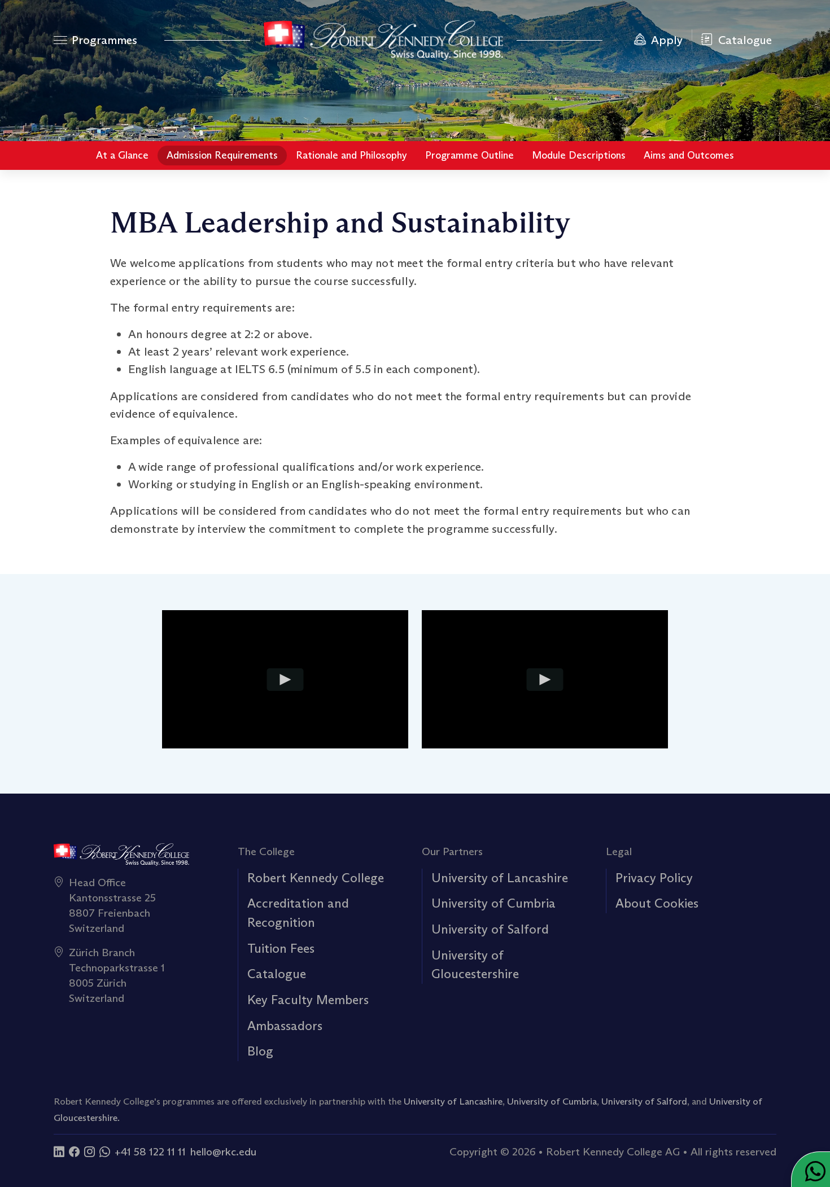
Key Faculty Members (308, 1000)
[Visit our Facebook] (74, 1151)
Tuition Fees (280, 948)
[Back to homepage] (383, 40)
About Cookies (656, 903)
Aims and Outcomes (689, 155)
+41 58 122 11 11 (150, 1151)
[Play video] (285, 679)
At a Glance (122, 155)
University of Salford (490, 929)
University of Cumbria (493, 903)
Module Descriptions (579, 155)
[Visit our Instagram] (89, 1151)
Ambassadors (284, 1025)
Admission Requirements (222, 155)
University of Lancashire (499, 878)
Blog (260, 1051)
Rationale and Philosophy (351, 155)
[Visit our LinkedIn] (59, 1151)
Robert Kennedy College (315, 878)
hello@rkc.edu (223, 1151)
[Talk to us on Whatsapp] (104, 1151)
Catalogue (276, 974)
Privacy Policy (654, 878)
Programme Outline (469, 155)
